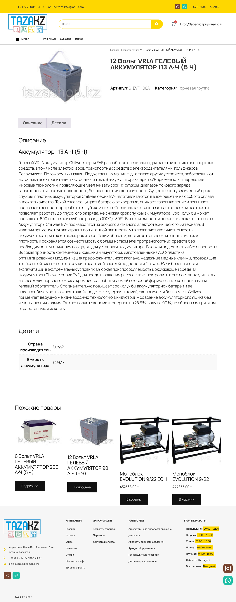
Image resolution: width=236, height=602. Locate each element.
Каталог (66, 39)
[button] (17, 39)
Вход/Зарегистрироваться (201, 24)
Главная (49, 39)
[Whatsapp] (184, 6)
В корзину (133, 499)
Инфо (79, 39)
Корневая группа (130, 49)
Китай (57, 347)
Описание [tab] (33, 123)
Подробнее (29, 486)
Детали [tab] (58, 123)
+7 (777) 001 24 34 (31, 6)
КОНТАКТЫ (199, 6)
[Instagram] (177, 6)
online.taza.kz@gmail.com (66, 6)
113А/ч (58, 362)
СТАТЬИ (215, 6)
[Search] (157, 24)
